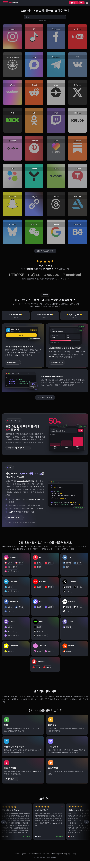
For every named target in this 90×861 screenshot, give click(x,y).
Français (38, 854)
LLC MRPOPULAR (49, 857)
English (16, 854)
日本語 (74, 854)
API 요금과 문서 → (14, 517)
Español (23, 854)
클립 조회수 (11, 631)
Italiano (53, 854)
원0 (74, 3)
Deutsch (46, 854)
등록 (80, 430)
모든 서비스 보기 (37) (45, 251)
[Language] (87, 3)
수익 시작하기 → (13, 362)
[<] (3, 822)
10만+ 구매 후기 (45, 266)
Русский (31, 854)
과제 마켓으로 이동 (45, 398)
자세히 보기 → (11, 779)
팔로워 (9, 563)
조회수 (39, 567)
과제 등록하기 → (57, 362)
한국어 (67, 854)
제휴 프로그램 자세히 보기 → (18, 448)
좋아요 (20, 563)
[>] (86, 822)
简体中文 (60, 854)
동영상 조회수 (12, 567)
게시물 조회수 (12, 571)
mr (13, 3)
